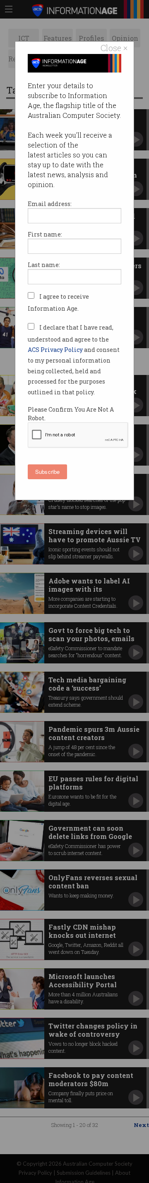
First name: (45, 234)
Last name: (44, 265)
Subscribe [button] (47, 472)
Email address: (50, 204)
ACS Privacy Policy (56, 350)
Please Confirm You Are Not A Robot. (71, 413)
